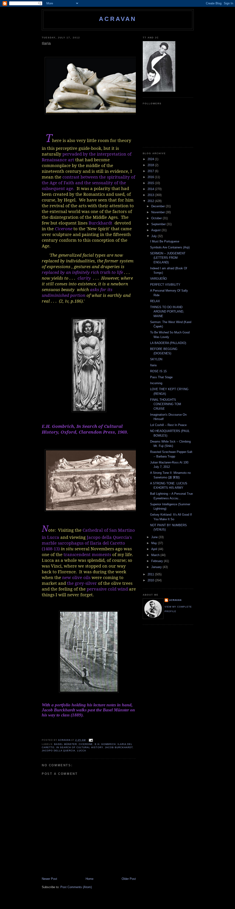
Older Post (129, 879)
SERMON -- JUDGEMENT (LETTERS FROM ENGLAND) (167, 258)
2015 (151, 183)
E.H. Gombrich (105, 744)
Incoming (156, 383)
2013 (151, 195)
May (154, 543)
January (157, 567)
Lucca (81, 750)
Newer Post (49, 879)
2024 (151, 159)
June (155, 537)
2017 (151, 171)
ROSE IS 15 (158, 371)
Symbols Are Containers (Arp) (170, 247)
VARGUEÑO (158, 278)
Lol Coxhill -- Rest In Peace (168, 425)
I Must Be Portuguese (164, 241)
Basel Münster (65, 744)
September (159, 224)
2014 (151, 189)
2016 (151, 177)
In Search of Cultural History (79, 747)
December (158, 206)
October (157, 218)
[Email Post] (91, 740)
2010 (151, 580)
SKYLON (156, 359)
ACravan (117, 18)
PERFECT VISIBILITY (165, 284)
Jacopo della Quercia (58, 750)
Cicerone (86, 744)
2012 (151, 201)
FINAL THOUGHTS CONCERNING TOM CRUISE (165, 404)
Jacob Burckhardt (119, 747)
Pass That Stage (161, 377)
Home (89, 879)
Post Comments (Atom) (76, 887)
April (154, 549)
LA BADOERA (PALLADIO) (168, 343)
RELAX (155, 301)
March (155, 555)
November (158, 212)
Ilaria (153, 365)
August (156, 230)
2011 (151, 574)
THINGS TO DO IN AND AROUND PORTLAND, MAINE (167, 311)
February (157, 561)
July (154, 236)
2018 (151, 165)
